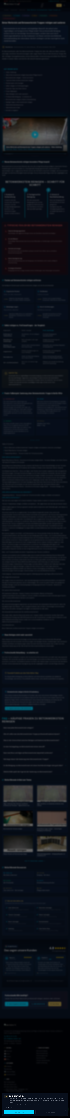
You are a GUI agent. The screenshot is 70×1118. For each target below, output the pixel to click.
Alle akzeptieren (19, 1112)
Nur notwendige (50, 1112)
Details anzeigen (9, 1107)
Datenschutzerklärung (35, 1105)
